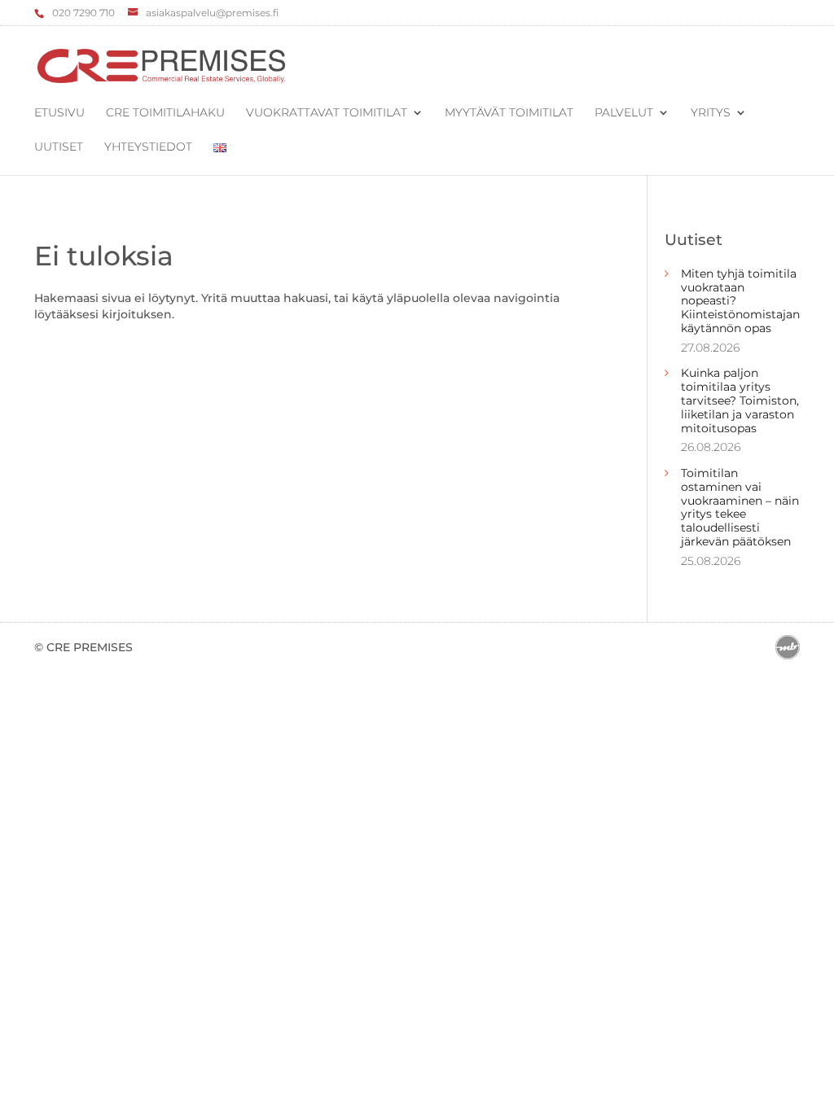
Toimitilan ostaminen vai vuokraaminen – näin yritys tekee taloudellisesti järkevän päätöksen (740, 507)
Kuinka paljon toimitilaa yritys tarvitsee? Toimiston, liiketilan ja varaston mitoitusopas (740, 400)
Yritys (711, 113)
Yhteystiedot (148, 147)
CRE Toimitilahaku (165, 113)
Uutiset (58, 147)
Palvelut (624, 113)
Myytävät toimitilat (509, 113)
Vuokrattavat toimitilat (326, 113)
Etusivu (59, 113)
